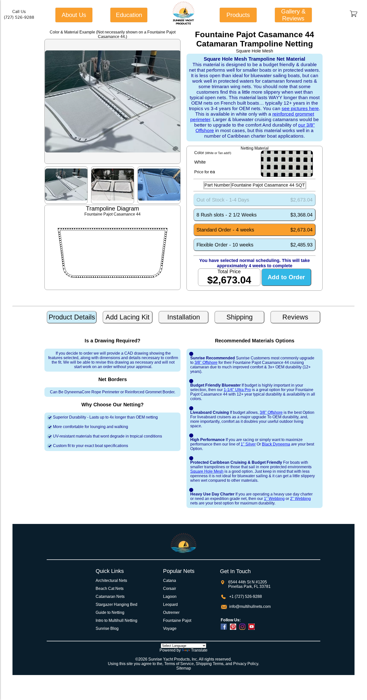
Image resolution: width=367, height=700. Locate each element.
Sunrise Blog (107, 628)
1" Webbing (274, 498)
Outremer (171, 612)
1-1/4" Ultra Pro (237, 390)
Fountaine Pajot (177, 620)
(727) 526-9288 (19, 17)
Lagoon (170, 596)
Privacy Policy (245, 664)
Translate (199, 650)
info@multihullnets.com (249, 606)
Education (129, 14)
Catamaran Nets (110, 596)
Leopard (170, 604)
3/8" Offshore (205, 362)
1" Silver (248, 444)
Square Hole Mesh (206, 471)
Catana (169, 580)
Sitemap (183, 668)
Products (238, 14)
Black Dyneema (276, 444)
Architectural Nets (111, 580)
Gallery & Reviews (293, 15)
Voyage (170, 628)
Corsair (169, 588)
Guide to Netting (110, 612)
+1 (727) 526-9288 (245, 596)
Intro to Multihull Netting (116, 620)
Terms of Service (179, 664)
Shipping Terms (209, 664)
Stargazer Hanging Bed (116, 604)
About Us (74, 14)
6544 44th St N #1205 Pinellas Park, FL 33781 (249, 584)
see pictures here (300, 108)
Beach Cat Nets (110, 588)
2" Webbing (300, 498)
